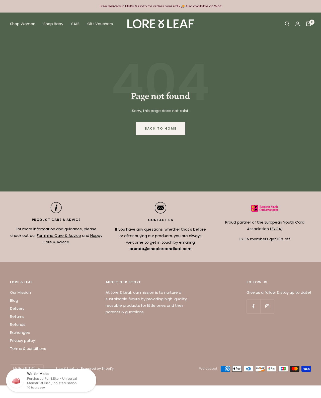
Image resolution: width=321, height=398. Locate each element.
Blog (14, 300)
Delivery (17, 308)
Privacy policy (22, 340)
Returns (17, 316)
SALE (75, 23)
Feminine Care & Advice (59, 235)
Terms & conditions (28, 348)
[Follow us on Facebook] (253, 306)
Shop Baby (53, 23)
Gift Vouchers (100, 23)
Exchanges (20, 332)
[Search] (287, 24)
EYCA (276, 228)
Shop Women (22, 23)
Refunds (17, 324)
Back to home (161, 128)
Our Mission (20, 292)
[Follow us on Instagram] (267, 306)
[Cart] (308, 24)
